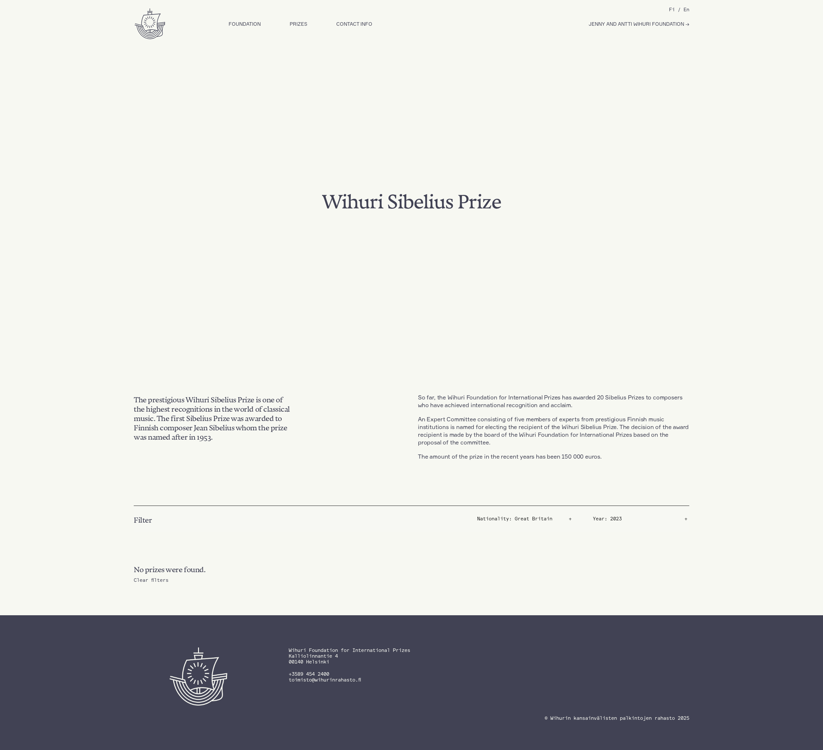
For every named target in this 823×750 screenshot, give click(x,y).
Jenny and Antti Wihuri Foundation (637, 24)
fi (672, 9)
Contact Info (354, 24)
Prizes (298, 24)
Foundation (245, 24)
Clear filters (151, 580)
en (686, 9)
